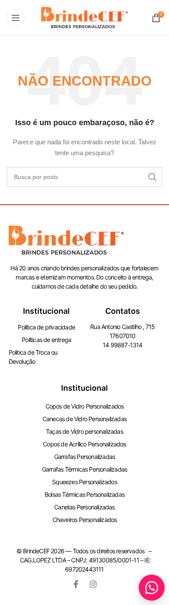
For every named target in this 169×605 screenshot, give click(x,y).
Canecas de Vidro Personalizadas (84, 418)
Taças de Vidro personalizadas (84, 431)
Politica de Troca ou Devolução (33, 357)
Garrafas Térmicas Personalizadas (84, 469)
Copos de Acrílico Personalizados (84, 444)
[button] (152, 588)
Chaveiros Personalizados (84, 519)
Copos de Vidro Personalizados (85, 406)
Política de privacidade (46, 327)
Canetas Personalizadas (84, 507)
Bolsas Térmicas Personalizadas (84, 494)
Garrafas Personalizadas (84, 456)
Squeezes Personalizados (84, 481)
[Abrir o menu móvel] (15, 18)
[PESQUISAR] (152, 177)
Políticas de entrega (46, 339)
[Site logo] (84, 16)
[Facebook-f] (76, 584)
